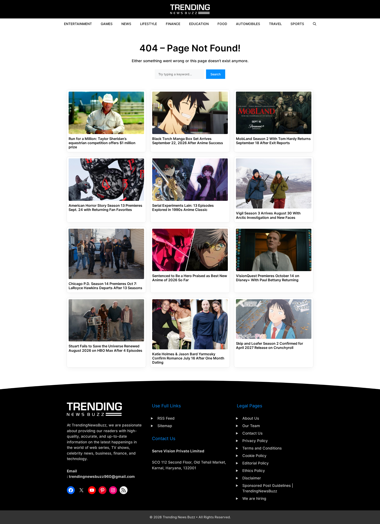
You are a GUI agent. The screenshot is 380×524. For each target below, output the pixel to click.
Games (107, 24)
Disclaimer (251, 478)
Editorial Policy (255, 463)
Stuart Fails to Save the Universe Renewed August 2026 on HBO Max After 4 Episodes (105, 348)
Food (222, 24)
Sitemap (164, 426)
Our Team (251, 426)
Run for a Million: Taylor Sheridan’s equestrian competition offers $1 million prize (102, 143)
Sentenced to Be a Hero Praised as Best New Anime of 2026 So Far (189, 278)
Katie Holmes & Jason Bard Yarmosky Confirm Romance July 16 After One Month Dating (188, 358)
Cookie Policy (254, 455)
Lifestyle (148, 24)
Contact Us (252, 433)
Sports (297, 24)
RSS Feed (166, 418)
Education (199, 24)
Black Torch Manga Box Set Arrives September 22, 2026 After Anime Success (187, 141)
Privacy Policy (255, 441)
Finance (173, 24)
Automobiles (248, 24)
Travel (275, 24)
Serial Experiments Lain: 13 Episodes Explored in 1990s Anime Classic (183, 207)
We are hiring (254, 498)
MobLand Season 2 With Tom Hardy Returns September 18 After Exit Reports (273, 141)
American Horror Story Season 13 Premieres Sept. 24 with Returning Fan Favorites (105, 207)
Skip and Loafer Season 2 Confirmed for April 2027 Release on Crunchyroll (269, 345)
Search (215, 74)
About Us (250, 418)
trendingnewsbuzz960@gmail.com (102, 476)
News (126, 24)
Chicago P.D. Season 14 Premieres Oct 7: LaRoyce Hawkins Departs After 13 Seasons (105, 286)
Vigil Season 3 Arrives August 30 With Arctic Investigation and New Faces (268, 215)
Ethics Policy (253, 470)
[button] (315, 23)
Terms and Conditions (262, 448)
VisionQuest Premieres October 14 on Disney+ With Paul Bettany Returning (267, 278)
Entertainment (78, 24)
